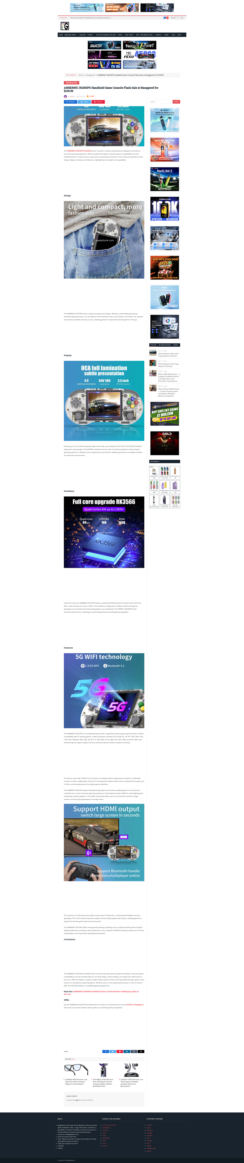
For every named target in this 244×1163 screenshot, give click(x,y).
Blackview (150, 1130)
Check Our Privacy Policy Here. (67, 1137)
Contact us (61, 1134)
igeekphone (71, 1160)
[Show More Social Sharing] (107, 102)
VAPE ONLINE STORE (109, 1125)
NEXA (104, 1135)
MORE (166, 35)
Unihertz (149, 1135)
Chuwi (149, 1128)
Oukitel (149, 1146)
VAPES (120, 35)
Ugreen (149, 1151)
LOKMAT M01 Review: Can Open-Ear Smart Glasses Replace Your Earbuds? (76, 1081)
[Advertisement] (104, 177)
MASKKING (105, 1138)
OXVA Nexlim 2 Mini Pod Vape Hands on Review (168, 355)
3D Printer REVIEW (165, 345)
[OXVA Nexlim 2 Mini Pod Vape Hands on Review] (152, 353)
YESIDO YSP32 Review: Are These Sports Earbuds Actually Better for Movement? (131, 1082)
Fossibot (149, 1133)
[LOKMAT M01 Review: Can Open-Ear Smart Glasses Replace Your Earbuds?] (76, 1070)
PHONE (89, 35)
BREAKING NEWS (70, 35)
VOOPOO (105, 1130)
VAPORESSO (106, 1128)
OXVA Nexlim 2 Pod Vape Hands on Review (168, 365)
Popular (153, 345)
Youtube (60, 1148)
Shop (179, 35)
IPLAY (104, 1143)
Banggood (71, 82)
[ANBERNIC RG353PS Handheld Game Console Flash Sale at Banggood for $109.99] (104, 126)
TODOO (105, 1146)
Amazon (82, 35)
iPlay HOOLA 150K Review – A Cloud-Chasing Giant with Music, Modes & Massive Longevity (168, 392)
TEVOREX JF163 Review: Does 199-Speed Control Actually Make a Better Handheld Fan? (91, 18)
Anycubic (149, 1141)
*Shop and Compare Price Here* (68, 1143)
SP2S (104, 1141)
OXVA (104, 1133)
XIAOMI (175, 345)
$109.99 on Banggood (134, 1005)
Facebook (61, 1146)
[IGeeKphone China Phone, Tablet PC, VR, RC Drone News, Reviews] (65, 26)
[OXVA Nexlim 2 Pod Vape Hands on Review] (152, 363)
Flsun (148, 1138)
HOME (61, 35)
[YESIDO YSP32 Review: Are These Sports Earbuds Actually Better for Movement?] (131, 1070)
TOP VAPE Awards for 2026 (106, 35)
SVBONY (149, 1125)
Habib (72, 96)
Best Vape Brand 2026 (144, 35)
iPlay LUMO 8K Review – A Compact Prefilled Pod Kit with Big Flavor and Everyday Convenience (169, 377)
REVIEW (158, 35)
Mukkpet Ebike (151, 1148)
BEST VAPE (129, 35)
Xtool (148, 1143)
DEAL (173, 35)
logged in (77, 1100)
